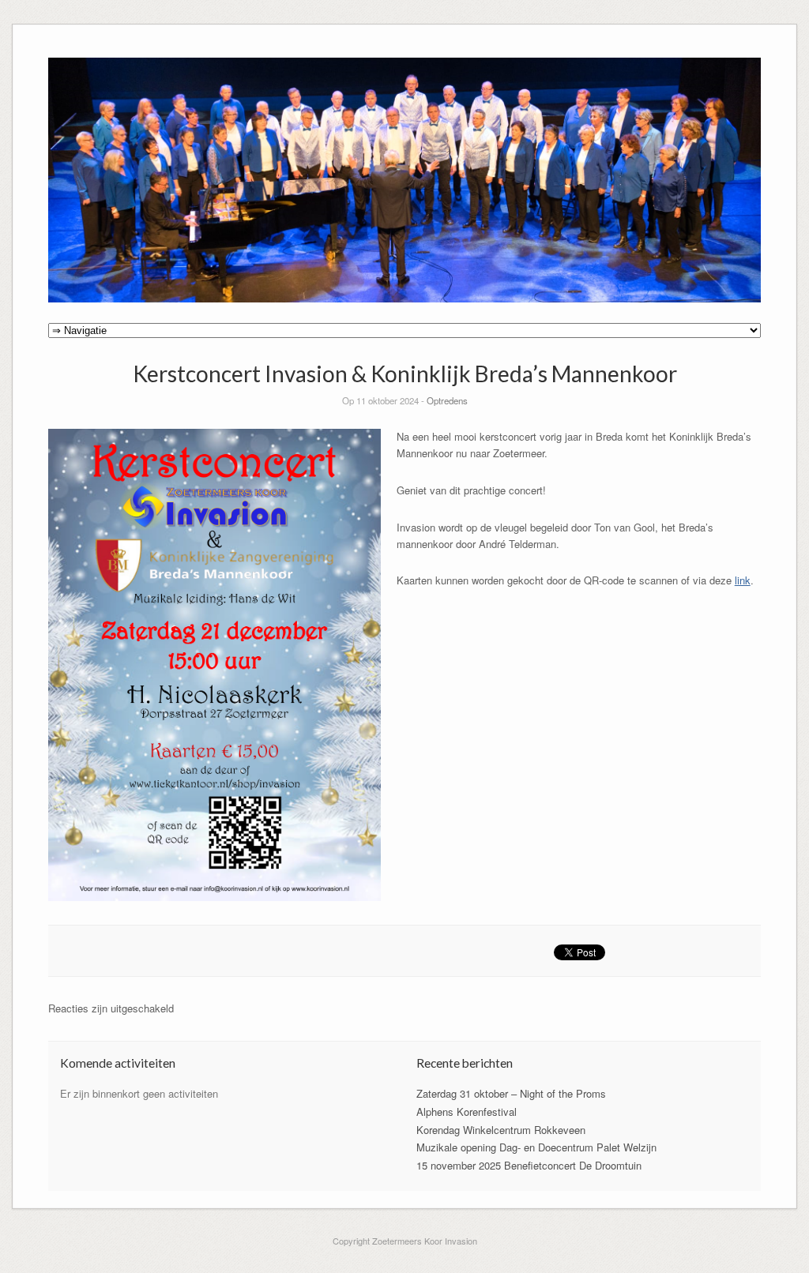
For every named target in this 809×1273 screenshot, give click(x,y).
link (743, 580)
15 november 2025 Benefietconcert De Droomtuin (529, 1165)
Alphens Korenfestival (466, 1111)
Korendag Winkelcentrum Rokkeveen (500, 1129)
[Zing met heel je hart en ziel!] (405, 298)
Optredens (447, 400)
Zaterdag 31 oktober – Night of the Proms (511, 1093)
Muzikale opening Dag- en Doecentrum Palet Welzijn (536, 1147)
